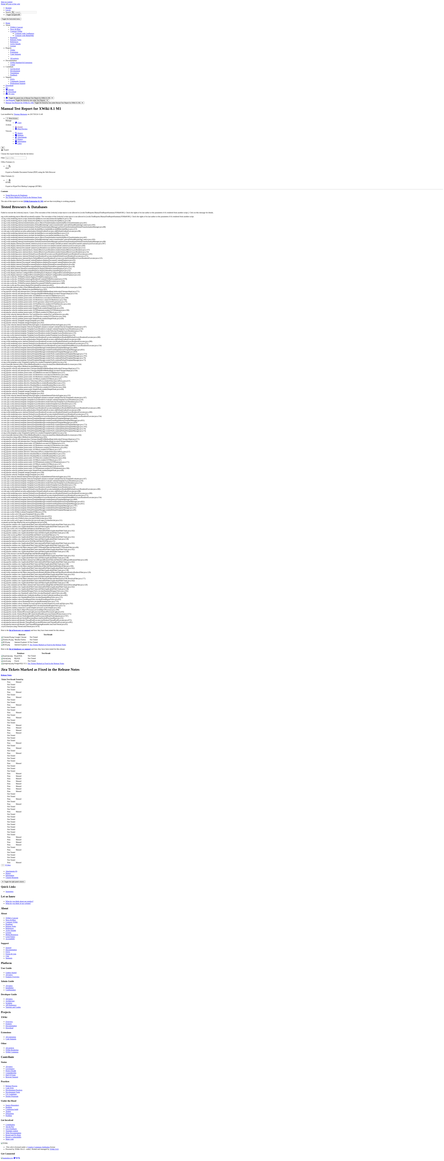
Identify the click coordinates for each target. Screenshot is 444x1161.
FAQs (12, 79)
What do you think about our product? (19, 901)
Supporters (9, 892)
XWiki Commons (12, 1052)
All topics (9, 975)
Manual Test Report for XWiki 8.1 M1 (20, 103)
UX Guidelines (11, 1094)
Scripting (9, 1003)
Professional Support (17, 83)
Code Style (10, 1088)
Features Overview (12, 977)
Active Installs (15, 44)
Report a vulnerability (13, 1137)
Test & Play (10, 1127)
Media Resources (12, 935)
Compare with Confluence (24, 33)
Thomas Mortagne (20, 114)
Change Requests (12, 878)
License (13, 46)
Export (20, 127)
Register (9, 8)
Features (9, 1024)
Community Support (17, 81)
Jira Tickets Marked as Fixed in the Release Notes (24, 197)
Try (7, 88)
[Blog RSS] (19, 1158)
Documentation (11, 950)
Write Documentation (13, 1133)
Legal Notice (10, 937)
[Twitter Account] (14, 1158)
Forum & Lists (11, 954)
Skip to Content (6, 2)
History (20, 139)
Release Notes (11, 926)
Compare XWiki (16, 31)
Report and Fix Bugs (13, 1135)
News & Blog (15, 29)
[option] (224, 169)
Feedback (13, 75)
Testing (8, 1111)
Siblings (20, 135)
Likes (19, 143)
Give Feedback (11, 1129)
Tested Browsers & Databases (16, 195)
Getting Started (11, 973)
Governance (10, 1069)
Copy (19, 123)
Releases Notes (15, 40)
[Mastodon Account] (7, 1158)
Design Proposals (12, 1096)
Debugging (10, 1114)
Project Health (11, 1071)
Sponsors (9, 958)
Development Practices (14, 1090)
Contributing (10, 1125)
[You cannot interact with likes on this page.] (3, 865)
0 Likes (8, 865)
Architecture (10, 1001)
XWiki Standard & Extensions (21, 63)
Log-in (8, 10)
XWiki (12, 50)
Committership (11, 1073)
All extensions (11, 1037)
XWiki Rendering (12, 1050)
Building (9, 1107)
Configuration (11, 990)
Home (8, 23)
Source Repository (12, 1105)
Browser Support (12, 1077)
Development (15, 71)
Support (8, 948)
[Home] (7, 98)
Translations (14, 73)
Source (20, 133)
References (14, 42)
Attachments (22, 137)
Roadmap (13, 38)
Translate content (12, 1131)
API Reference (11, 1005)
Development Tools (13, 1092)
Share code (10, 1139)
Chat (7, 956)
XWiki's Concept (16, 27)
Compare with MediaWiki (24, 36)
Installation (10, 988)
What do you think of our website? (18, 903)
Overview (9, 1022)
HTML (8, 182)
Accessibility (10, 939)
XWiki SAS (54, 1149)
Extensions (14, 52)
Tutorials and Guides (13, 1007)
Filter (3, 158)
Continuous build (12, 1109)
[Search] (13, 12)
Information (21, 141)
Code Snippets (15, 54)
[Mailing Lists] (17, 1158)
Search (8, 12)
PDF (7, 168)
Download (9, 85)
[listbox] (222, 174)
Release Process (11, 1086)
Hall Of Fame (11, 1075)
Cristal (12, 65)
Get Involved (15, 69)
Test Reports (10, 100)
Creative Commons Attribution (38, 1147)
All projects (14, 58)
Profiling (9, 1116)
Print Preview (22, 129)
